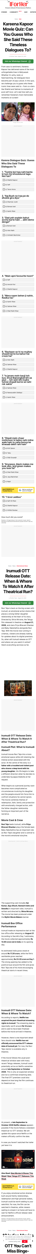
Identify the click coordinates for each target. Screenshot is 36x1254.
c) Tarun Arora (10, 189)
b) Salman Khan (10, 306)
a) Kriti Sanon (10, 448)
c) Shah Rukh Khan (11, 311)
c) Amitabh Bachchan (12, 235)
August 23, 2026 (22, 598)
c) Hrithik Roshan (11, 510)
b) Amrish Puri (10, 284)
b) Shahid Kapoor (11, 505)
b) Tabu (8, 453)
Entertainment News (22, 566)
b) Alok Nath (9, 230)
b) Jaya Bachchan (11, 477)
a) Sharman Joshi (11, 202)
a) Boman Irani (10, 226)
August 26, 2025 (22, 56)
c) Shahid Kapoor (11, 289)
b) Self (7, 185)
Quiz (25, 12)
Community (14, 12)
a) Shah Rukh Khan (11, 472)
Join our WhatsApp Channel (16, 61)
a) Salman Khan (10, 388)
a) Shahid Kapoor (11, 180)
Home (16, 19)
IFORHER (4, 12)
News (14, 566)
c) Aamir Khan (10, 211)
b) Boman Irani (10, 206)
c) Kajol (8, 481)
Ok (25, 1241)
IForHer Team (13, 56)
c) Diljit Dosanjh (11, 457)
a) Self (7, 280)
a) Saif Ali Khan (10, 501)
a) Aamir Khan (10, 302)
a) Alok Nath (9, 360)
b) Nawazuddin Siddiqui (13, 392)
